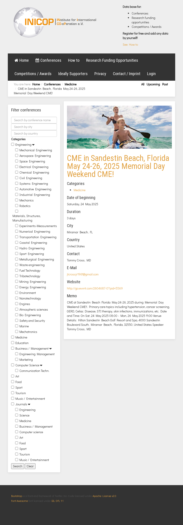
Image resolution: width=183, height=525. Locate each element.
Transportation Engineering (37, 237)
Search (17, 466)
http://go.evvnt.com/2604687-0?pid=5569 (95, 288)
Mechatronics (28, 332)
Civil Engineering (30, 178)
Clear (30, 466)
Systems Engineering (33, 183)
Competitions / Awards (33, 73)
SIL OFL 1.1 (57, 500)
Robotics (25, 206)
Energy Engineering (32, 287)
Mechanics (26, 200)
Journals (21, 404)
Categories (18, 139)
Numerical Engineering (34, 231)
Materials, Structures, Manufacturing (26, 218)
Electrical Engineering (33, 167)
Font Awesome (19, 500)
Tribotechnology (29, 276)
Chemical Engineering (34, 172)
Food (18, 382)
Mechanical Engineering (35, 150)
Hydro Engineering (32, 248)
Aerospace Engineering (35, 156)
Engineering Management (37, 354)
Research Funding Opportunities (112, 60)
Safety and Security (32, 320)
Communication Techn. (34, 371)
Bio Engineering (30, 315)
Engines (24, 304)
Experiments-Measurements (38, 226)
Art (17, 376)
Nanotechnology (30, 298)
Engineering (23, 144)
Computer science (31, 432)
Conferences (50, 60)
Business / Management (32, 348)
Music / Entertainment (30, 398)
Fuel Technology (29, 270)
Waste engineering (32, 265)
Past (165, 84)
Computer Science (27, 365)
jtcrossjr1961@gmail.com (83, 274)
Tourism (20, 393)
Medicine (71, 84)
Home (24, 60)
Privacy (100, 73)
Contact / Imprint (126, 73)
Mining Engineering (32, 281)
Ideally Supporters (73, 73)
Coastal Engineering (33, 242)
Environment (27, 293)
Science (24, 415)
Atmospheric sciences (33, 309)
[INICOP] (55, 22)
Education (22, 343)
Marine (24, 326)
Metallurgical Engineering (36, 259)
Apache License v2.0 (104, 496)
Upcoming (153, 84)
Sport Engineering (31, 254)
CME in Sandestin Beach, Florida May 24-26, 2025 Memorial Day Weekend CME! (118, 166)
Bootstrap (16, 496)
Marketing (26, 359)
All (142, 84)
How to (73, 60)
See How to (130, 44)
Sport (19, 387)
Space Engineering (32, 161)
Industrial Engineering (34, 195)
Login (151, 73)
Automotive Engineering (35, 189)
